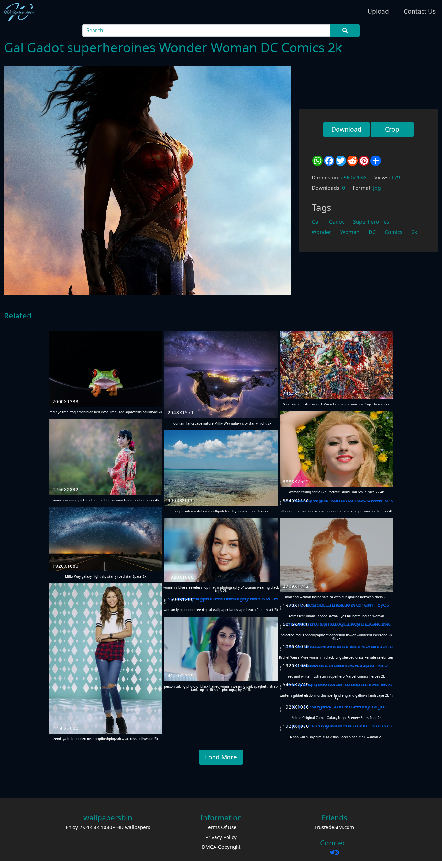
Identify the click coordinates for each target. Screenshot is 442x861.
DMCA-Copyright (221, 847)
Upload (378, 11)
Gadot (336, 221)
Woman (349, 232)
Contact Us (420, 11)
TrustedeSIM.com (334, 827)
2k (414, 232)
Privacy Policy (221, 837)
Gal (316, 221)
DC (372, 232)
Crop (392, 129)
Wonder (321, 232)
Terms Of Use (221, 827)
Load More (221, 757)
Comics (394, 232)
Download (346, 129)
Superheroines (371, 221)
